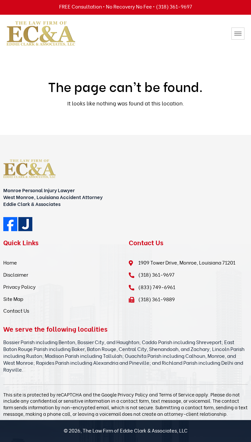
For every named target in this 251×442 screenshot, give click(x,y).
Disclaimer (15, 274)
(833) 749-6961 (156, 286)
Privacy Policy (19, 286)
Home (10, 262)
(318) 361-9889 (156, 299)
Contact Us (16, 310)
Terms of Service (176, 394)
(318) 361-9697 (156, 274)
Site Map (13, 298)
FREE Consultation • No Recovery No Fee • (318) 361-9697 (125, 6)
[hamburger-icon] (237, 34)
